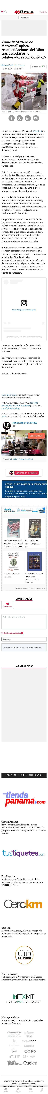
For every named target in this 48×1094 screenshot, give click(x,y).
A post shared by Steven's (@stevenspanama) (24, 337)
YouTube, (34, 402)
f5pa (30, 1051)
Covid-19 (37, 131)
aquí (3, 416)
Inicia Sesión (24, 17)
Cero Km (30, 1063)
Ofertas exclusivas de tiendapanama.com (30, 589)
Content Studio (29, 1041)
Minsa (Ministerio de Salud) (21, 459)
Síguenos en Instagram (26, 472)
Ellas (29, 1037)
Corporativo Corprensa (15, 1033)
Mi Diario (15, 1037)
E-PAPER (30, 1091)
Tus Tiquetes (14, 1046)
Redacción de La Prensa (12, 65)
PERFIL (42, 1091)
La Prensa (29, 1033)
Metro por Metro (15, 1057)
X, (19, 405)
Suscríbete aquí (8, 395)
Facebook (25, 405)
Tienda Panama (15, 1063)
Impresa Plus (30, 1057)
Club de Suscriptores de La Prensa (14, 1051)
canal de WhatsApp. (10, 408)
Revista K (14, 1041)
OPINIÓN (18, 1091)
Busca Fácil (29, 1046)
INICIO (6, 1091)
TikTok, (15, 405)
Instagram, (6, 405)
